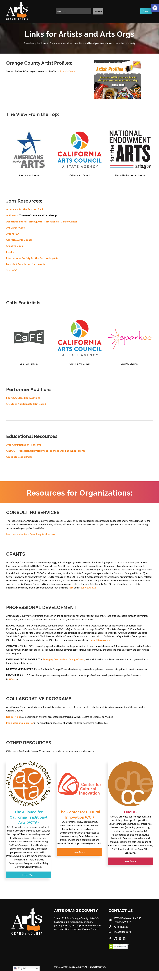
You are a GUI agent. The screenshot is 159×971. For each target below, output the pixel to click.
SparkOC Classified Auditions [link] (23, 397)
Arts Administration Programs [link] (23, 444)
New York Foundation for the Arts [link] (25, 264)
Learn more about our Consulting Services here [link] (30, 534)
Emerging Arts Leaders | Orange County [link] (64, 659)
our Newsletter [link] (89, 587)
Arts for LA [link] (12, 233)
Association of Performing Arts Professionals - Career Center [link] (41, 221)
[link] (155, 8)
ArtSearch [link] (12, 215)
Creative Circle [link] (14, 245)
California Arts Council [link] (19, 239)
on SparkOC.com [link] (66, 71)
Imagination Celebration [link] (20, 722)
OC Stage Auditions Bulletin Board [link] (26, 403)
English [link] (21, 968)
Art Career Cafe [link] (15, 227)
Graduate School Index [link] (19, 456)
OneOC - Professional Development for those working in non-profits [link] (45, 450)
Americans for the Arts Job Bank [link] (25, 209)
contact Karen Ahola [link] (99, 639)
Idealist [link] (10, 251)
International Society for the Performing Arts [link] (32, 258)
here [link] (71, 587)
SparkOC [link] (11, 270)
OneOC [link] (13, 678)
